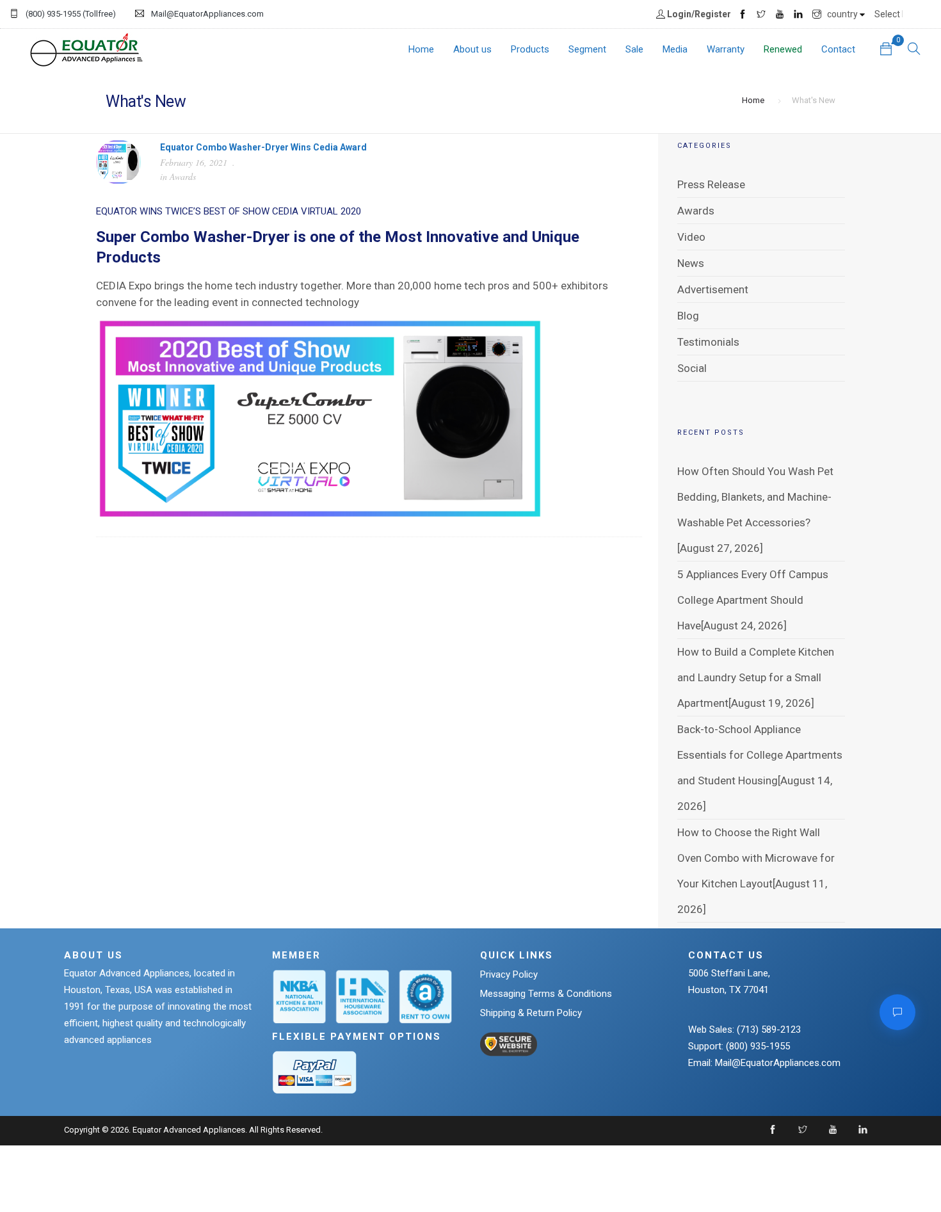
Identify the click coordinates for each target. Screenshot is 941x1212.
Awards (183, 176)
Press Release (711, 184)
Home (421, 49)
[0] (886, 50)
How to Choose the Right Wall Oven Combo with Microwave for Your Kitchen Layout (756, 858)
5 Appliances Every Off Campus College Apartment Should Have (752, 600)
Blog (688, 315)
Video (691, 236)
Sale (634, 49)
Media (675, 49)
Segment (587, 49)
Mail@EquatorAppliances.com (207, 14)
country (843, 14)
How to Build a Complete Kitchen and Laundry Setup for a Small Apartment (755, 677)
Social (692, 368)
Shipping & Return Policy (531, 1013)
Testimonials (708, 341)
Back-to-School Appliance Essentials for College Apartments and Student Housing (759, 755)
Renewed (783, 49)
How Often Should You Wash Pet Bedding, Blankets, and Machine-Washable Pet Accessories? (755, 497)
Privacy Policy (509, 974)
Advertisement (712, 289)
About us (472, 49)
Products (530, 49)
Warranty (725, 49)
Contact (838, 49)
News (690, 263)
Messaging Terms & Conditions (546, 993)
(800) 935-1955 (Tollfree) (71, 14)
